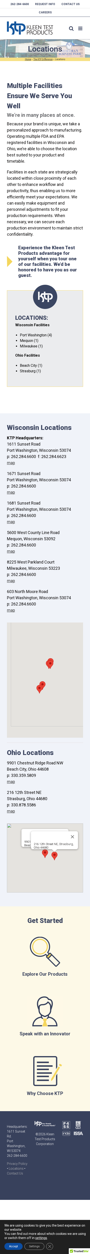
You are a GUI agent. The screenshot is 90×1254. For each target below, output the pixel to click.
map (11, 462)
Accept (13, 1246)
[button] (50, 664)
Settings (34, 1246)
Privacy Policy (17, 1164)
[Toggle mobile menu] (80, 28)
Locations (16, 1168)
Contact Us (15, 1173)
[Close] (72, 836)
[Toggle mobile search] (71, 28)
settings (41, 1238)
